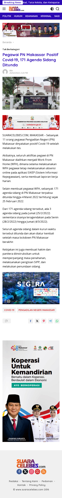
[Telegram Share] (50, 321)
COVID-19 (9, 310)
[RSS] (43, 472)
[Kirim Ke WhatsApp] (57, 321)
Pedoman (47, 481)
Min (11, 70)
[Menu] (4, 9)
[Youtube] (37, 472)
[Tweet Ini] (37, 321)
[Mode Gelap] (52, 9)
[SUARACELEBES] (16, 9)
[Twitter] (25, 472)
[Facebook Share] (30, 321)
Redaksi (13, 481)
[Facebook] (19, 472)
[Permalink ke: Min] (5, 71)
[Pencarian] (58, 9)
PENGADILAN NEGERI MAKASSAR (37, 310)
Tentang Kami (30, 481)
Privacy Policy (37, 485)
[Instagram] (31, 472)
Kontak (21, 485)
